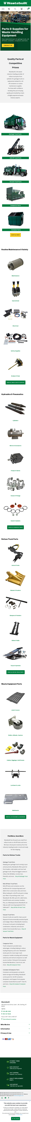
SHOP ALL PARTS (15, 235)
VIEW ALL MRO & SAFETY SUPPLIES (15, 382)
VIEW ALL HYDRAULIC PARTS (15, 527)
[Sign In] (21, 8)
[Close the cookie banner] (30, 1102)
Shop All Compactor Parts (14, 965)
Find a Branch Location (9, 1019)
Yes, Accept (16, 1118)
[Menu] (3, 9)
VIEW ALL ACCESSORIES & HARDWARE (15, 817)
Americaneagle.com (18, 1095)
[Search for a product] (15, 8)
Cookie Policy (19, 1114)
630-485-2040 (7, 1011)
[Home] (16, 3)
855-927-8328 (7, 1014)
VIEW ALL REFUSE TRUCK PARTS (16, 672)
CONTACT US (8, 45)
